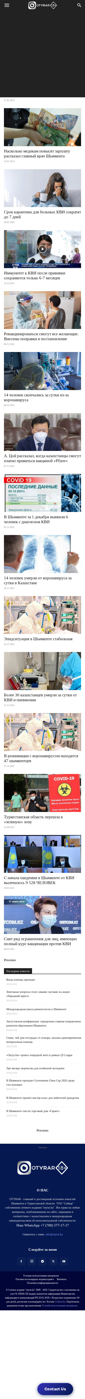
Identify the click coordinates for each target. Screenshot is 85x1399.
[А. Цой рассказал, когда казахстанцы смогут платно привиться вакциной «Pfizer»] (42, 432)
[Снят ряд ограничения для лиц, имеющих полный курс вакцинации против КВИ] (42, 915)
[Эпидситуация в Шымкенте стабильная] (42, 615)
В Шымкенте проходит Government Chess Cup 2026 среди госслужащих (40, 1082)
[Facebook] (21, 1261)
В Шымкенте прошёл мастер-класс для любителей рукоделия (42, 1097)
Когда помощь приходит (20, 979)
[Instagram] (32, 1261)
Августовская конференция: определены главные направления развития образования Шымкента (43, 1023)
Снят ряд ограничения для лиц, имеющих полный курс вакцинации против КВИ (40, 941)
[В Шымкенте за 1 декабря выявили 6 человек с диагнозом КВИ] (42, 493)
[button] (6, 5)
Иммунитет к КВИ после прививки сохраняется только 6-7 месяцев (34, 275)
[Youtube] (64, 1261)
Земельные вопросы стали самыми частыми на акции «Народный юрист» (38, 994)
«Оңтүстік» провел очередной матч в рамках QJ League (39, 1055)
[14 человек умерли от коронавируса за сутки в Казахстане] (42, 554)
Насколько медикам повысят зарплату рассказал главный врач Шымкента (37, 153)
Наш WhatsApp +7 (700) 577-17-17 (42, 1225)
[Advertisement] (42, 55)
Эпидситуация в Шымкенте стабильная (38, 638)
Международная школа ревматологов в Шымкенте (36, 1009)
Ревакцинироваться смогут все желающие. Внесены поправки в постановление (41, 336)
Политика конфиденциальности (42, 1283)
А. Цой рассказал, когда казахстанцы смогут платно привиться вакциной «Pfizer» (42, 458)
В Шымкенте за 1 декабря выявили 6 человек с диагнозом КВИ (36, 519)
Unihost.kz (60, 1301)
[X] (53, 1261)
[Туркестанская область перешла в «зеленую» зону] (42, 793)
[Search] (79, 5)
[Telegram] (42, 1261)
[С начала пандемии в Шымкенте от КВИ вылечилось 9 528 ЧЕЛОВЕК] (42, 854)
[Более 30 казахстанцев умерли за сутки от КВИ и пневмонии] (42, 671)
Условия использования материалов (41, 1275)
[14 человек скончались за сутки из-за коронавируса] (42, 371)
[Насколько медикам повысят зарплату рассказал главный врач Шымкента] (42, 127)
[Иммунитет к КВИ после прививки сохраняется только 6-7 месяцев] (42, 249)
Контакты (61, 1279)
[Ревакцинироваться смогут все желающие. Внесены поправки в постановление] (42, 310)
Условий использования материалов (59, 1305)
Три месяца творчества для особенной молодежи (35, 1068)
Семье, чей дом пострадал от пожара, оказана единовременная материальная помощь (43, 1039)
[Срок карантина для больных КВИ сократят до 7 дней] (42, 188)
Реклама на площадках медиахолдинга (35, 1279)
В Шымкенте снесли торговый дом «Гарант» (33, 1111)
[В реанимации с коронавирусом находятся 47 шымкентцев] (42, 732)
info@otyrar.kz (54, 1234)
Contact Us (55, 1389)
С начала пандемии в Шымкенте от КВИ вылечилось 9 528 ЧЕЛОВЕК (39, 880)
